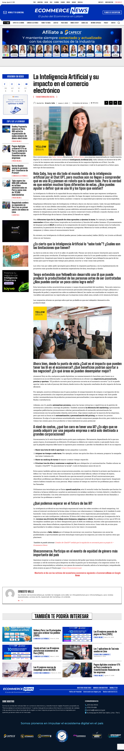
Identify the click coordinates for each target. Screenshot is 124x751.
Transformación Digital (45, 97)
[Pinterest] (115, 103)
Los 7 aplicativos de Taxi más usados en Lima (106, 650)
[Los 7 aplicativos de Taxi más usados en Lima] (77, 652)
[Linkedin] (19, 84)
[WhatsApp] (120, 103)
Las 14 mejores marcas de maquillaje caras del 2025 (45, 668)
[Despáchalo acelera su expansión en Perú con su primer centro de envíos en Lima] (6, 205)
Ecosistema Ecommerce (102, 654)
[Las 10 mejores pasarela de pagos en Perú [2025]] (77, 634)
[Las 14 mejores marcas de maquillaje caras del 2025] (17, 670)
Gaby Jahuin (57, 157)
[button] (118, 22)
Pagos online (16, 141)
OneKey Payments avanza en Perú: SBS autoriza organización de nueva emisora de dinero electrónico (19, 132)
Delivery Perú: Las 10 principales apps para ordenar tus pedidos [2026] (47, 633)
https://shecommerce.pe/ (72, 568)
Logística (15, 215)
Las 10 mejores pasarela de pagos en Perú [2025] (105, 632)
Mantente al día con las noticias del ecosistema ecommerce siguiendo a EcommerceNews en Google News (78, 574)
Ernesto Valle (50, 103)
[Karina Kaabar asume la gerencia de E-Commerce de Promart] (6, 168)
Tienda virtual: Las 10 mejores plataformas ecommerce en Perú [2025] (46, 651)
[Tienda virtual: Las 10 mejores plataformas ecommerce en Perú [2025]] (17, 652)
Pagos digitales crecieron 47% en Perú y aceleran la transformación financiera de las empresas (19, 152)
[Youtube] (26, 84)
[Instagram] (12, 84)
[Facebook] (4, 84)
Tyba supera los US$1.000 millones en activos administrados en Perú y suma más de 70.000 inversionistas (19, 187)
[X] (111, 103)
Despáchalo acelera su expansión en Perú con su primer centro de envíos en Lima (20, 207)
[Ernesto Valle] (35, 103)
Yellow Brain (78, 157)
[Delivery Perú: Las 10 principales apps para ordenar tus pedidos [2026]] (17, 634)
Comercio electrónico (19, 176)
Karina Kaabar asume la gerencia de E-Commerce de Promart (20, 169)
